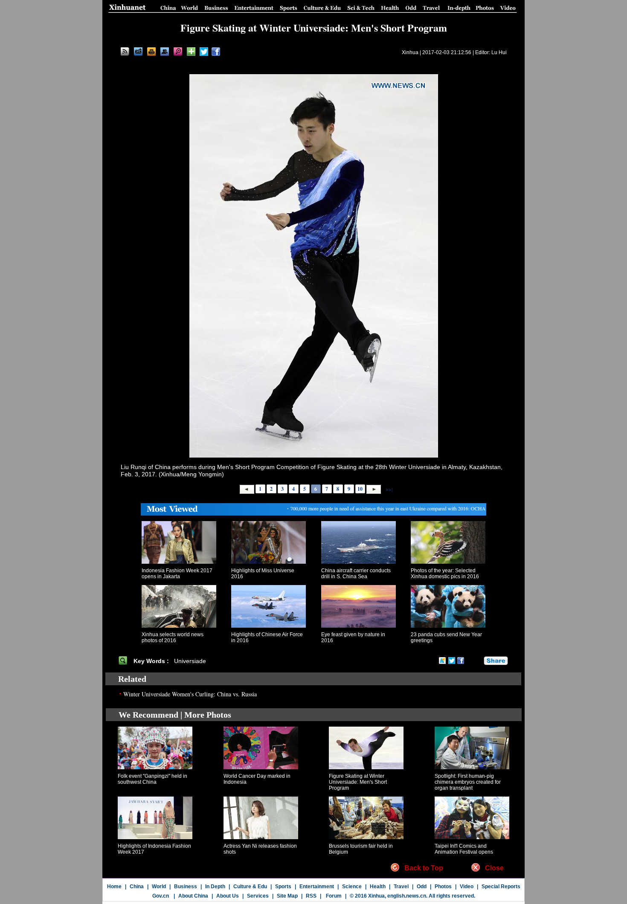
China (137, 887)
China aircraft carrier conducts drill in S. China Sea (356, 573)
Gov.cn (160, 896)
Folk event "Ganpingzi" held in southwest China (152, 779)
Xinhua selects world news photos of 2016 (172, 637)
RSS (311, 896)
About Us (227, 896)
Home (114, 887)
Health (378, 887)
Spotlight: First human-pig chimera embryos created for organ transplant (468, 782)
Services (258, 896)
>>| (388, 488)
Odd (422, 887)
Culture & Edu (250, 887)
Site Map (287, 896)
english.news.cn (406, 896)
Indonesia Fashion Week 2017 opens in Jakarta (177, 573)
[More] (191, 51)
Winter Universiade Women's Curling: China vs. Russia (190, 694)
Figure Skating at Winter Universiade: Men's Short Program (358, 782)
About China (193, 896)
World (159, 887)
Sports (283, 887)
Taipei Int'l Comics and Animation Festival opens (464, 849)
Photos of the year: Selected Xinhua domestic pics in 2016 (445, 573)
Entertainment (316, 887)
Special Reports (501, 887)
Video (466, 887)
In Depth (215, 887)
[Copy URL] (164, 51)
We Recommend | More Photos (175, 714)
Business (185, 887)
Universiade (191, 661)
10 (360, 489)
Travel (401, 887)
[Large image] (178, 51)
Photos (443, 887)
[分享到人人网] (477, 661)
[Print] (151, 51)
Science (352, 887)
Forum (333, 896)
